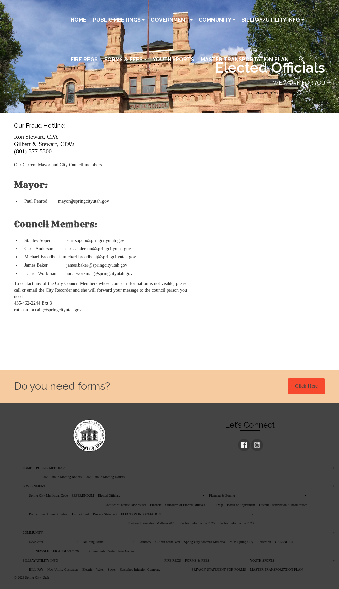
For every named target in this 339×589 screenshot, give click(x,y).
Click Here (306, 386)
